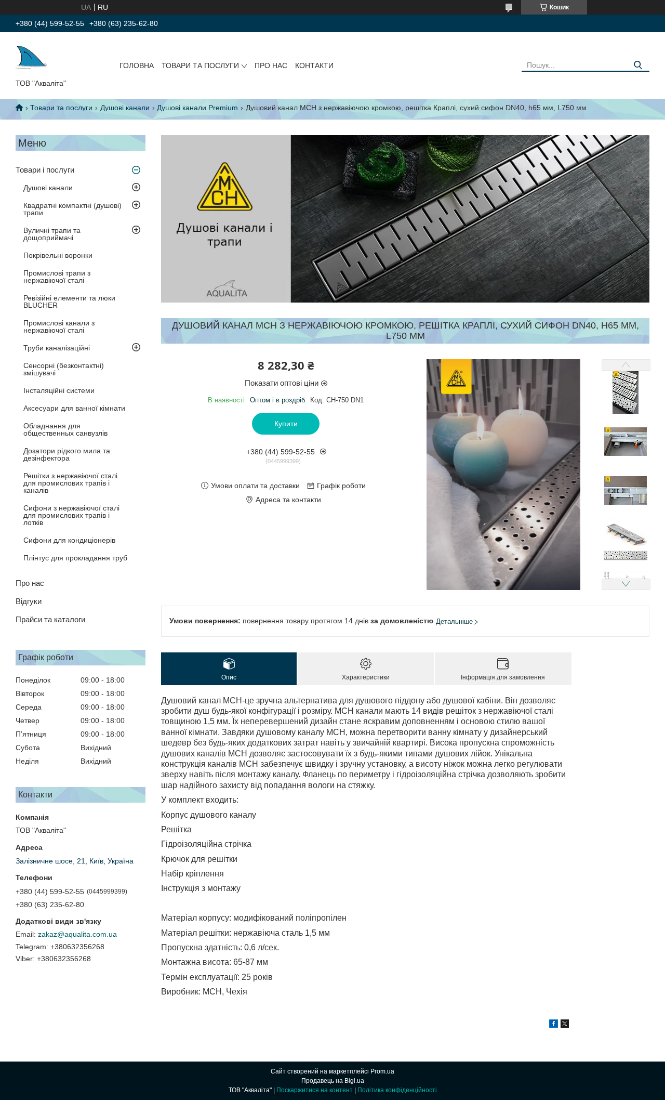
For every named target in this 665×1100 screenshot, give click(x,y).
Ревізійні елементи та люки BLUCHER (69, 301)
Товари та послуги (200, 65)
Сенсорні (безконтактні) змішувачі (63, 369)
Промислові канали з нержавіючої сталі (59, 326)
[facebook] (553, 1025)
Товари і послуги (45, 169)
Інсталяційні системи (59, 390)
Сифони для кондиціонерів (69, 540)
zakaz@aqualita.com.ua (77, 934)
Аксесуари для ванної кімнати (74, 408)
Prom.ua (382, 1071)
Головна (136, 65)
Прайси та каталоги (50, 619)
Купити (286, 424)
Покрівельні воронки (57, 255)
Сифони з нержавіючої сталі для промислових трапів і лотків (71, 515)
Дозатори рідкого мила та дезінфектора (66, 454)
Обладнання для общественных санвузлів (65, 429)
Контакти (314, 65)
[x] (565, 1025)
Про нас (271, 65)
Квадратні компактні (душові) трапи (72, 209)
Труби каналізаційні (56, 348)
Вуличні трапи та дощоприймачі (52, 234)
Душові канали (125, 107)
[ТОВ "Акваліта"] (31, 58)
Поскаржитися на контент (314, 1090)
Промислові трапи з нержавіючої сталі (56, 276)
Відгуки (29, 601)
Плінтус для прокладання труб (75, 558)
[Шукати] (637, 65)
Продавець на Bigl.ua (332, 1080)
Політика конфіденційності (397, 1090)
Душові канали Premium (197, 107)
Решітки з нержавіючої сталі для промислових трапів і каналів (70, 483)
